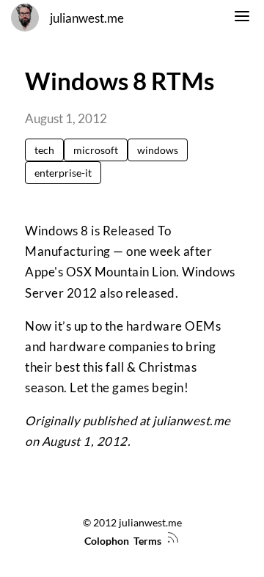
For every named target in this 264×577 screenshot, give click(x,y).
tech (44, 150)
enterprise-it (63, 172)
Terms (147, 540)
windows (157, 150)
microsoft (95, 150)
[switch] (242, 18)
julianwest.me (87, 18)
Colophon (106, 540)
